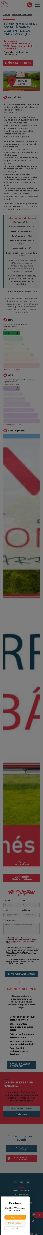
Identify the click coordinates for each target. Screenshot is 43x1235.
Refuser (15, 1228)
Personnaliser (15, 1223)
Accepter (15, 1217)
